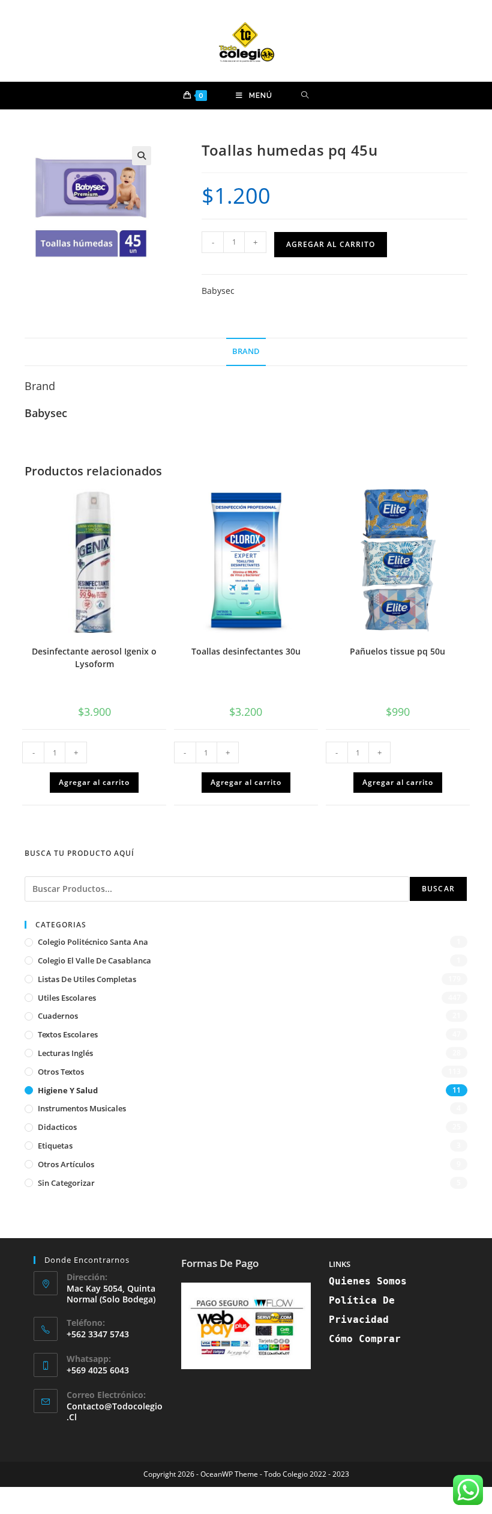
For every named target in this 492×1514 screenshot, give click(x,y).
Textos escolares (68, 1034)
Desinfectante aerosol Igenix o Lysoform (94, 658)
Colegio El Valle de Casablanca (94, 960)
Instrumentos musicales (82, 1108)
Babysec (218, 290)
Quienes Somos (368, 1281)
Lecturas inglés (65, 1053)
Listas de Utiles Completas (87, 979)
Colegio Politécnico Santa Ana (93, 941)
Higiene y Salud (68, 1090)
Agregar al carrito (330, 244)
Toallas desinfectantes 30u (246, 651)
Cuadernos (58, 1015)
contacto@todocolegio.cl (115, 1411)
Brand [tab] (246, 351)
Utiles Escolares (67, 997)
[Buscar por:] (305, 95)
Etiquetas (55, 1145)
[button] (141, 155)
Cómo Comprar (365, 1339)
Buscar (438, 889)
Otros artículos (66, 1164)
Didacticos (57, 1127)
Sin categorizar (66, 1182)
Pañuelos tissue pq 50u (397, 651)
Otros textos (61, 1071)
